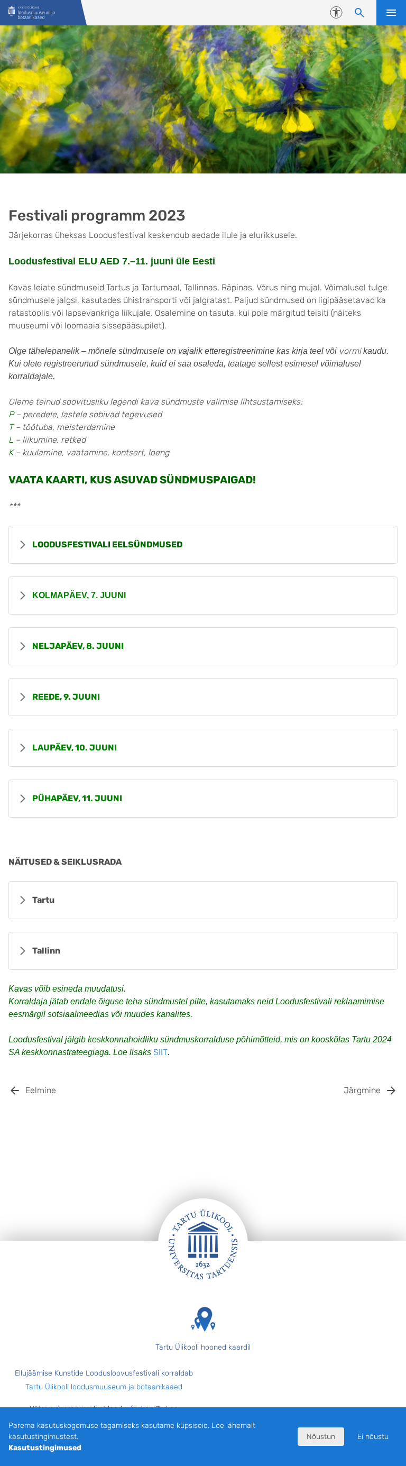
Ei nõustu (373, 1436)
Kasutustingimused (44, 1447)
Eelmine (40, 1090)
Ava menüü (391, 12)
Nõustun (321, 1436)
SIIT (160, 1052)
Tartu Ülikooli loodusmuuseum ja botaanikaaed (103, 1386)
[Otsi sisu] (359, 12)
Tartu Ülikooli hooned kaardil (203, 1347)
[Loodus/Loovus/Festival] (31, 13)
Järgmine (362, 1090)
